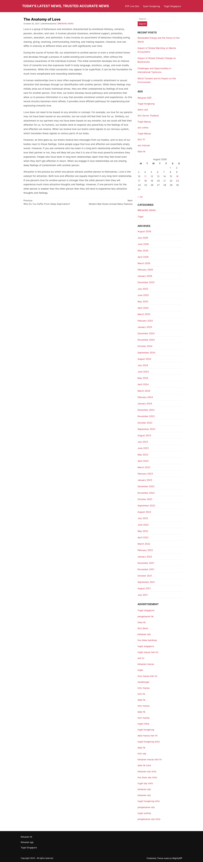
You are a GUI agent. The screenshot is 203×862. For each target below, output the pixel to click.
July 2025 (143, 288)
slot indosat (144, 145)
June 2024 (143, 371)
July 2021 (143, 594)
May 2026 (143, 250)
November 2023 (146, 416)
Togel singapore (146, 610)
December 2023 (146, 409)
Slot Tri (141, 139)
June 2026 (143, 244)
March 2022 (144, 543)
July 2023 (143, 441)
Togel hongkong (146, 103)
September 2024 (146, 352)
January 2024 (145, 403)
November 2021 (146, 569)
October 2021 (145, 575)
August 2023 (144, 435)
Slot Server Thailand (148, 115)
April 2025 (143, 307)
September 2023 (146, 429)
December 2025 (146, 282)
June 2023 (143, 448)
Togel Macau (144, 121)
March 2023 (144, 467)
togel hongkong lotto (149, 801)
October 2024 (145, 346)
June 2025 (143, 295)
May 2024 (143, 378)
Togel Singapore (172, 6)
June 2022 (143, 524)
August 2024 (144, 359)
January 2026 (145, 276)
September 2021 (146, 582)
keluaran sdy (144, 634)
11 (145, 176)
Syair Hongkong (151, 6)
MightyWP (177, 858)
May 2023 (143, 454)
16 (177, 176)
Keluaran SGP (144, 97)
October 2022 (145, 499)
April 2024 (143, 384)
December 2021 (146, 563)
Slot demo (143, 628)
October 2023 (145, 422)
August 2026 (144, 231)
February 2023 (145, 473)
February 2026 (145, 269)
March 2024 (144, 390)
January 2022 (145, 556)
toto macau (144, 717)
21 (164, 180)
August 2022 (144, 512)
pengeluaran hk (146, 616)
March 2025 (144, 314)
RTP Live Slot (132, 6)
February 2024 (145, 397)
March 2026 (144, 263)
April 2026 (143, 257)
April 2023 (143, 461)
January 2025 (145, 327)
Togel (140, 216)
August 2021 (144, 588)
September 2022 (146, 505)
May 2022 (143, 531)
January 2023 (145, 480)
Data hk (142, 622)
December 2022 (146, 486)
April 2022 (143, 537)
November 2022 (146, 492)
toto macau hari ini (147, 676)
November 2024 (146, 339)
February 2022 (145, 550)
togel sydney (144, 813)
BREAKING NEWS (66, 23)
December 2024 (146, 333)
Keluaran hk (26, 836)
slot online (143, 127)
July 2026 (143, 237)
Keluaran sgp (27, 842)
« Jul (140, 196)
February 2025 (145, 320)
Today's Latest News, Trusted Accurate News (65, 6)
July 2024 (143, 365)
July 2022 (143, 518)
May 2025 (143, 301)
